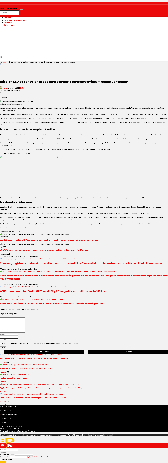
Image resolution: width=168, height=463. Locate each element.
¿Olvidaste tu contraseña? (38, 457)
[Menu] (1, 57)
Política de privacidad (94, 435)
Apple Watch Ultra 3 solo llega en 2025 (16, 378)
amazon (2, 404)
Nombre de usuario (7, 454)
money (5, 88)
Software (8, 22)
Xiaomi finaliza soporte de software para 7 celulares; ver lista (25, 368)
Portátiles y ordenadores (14, 20)
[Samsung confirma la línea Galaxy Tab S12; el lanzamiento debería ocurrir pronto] (31, 299)
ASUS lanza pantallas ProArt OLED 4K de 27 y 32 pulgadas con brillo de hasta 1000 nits (53, 291)
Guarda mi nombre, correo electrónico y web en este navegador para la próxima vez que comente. (40, 343)
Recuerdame (7, 459)
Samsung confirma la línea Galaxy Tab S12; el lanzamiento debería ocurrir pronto (51, 303)
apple (6, 404)
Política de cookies (78, 435)
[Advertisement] (84, 41)
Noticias (7, 18)
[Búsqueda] (21, 11)
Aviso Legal (108, 435)
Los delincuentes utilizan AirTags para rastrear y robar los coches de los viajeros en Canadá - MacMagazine (50, 240)
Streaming (8, 25)
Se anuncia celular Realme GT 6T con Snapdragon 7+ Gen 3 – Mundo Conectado (33, 398)
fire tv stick (11, 404)
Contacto (49, 435)
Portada (3, 62)
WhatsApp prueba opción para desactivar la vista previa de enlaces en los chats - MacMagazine (45, 250)
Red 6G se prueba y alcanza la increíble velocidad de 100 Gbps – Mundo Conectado (34, 358)
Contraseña (4, 457)
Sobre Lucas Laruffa (62, 435)
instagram (16, 404)
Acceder (3, 462)
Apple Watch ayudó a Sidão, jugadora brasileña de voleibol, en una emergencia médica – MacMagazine (43, 388)
